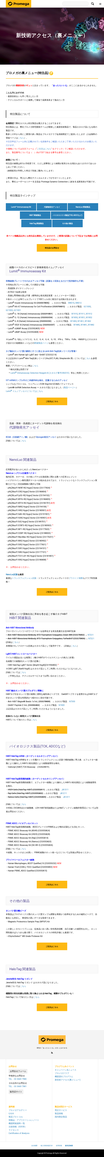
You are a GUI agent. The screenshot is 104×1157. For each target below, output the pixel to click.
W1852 (89, 317)
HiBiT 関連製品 (35, 215)
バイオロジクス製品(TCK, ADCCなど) (67, 215)
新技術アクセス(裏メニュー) (67, 1080)
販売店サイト (16, 1092)
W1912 (89, 314)
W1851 (82, 317)
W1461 (80, 321)
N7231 (91, 635)
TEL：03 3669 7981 (18, 1086)
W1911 (82, 314)
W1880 (76, 325)
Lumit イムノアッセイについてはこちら (24, 391)
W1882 (91, 325)
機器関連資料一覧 (17, 1123)
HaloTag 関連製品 (37, 223)
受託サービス (61, 1110)
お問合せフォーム (18, 1071)
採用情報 (59, 1145)
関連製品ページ (41, 343)
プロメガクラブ (62, 1073)
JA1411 (66, 797)
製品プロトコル (16, 1117)
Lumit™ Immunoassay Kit (21, 207)
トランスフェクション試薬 (24, 578)
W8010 (71, 303)
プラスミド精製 (76, 578)
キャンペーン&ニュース (65, 1070)
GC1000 (87, 306)
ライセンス (14, 1130)
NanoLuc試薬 (12, 574)
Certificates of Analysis (19, 1133)
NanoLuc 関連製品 (83, 207)
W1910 (74, 314)
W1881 (84, 325)
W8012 (78, 303)
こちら (21, 138)
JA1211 (63, 793)
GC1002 (9, 310)
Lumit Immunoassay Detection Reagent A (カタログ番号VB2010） (40, 373)
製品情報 (59, 1113)
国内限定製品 (61, 1117)
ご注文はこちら (44, 149)
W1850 (74, 317)
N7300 (72, 701)
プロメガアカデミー (18, 1110)
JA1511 (65, 789)
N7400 (62, 705)
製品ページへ (70, 387)
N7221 (91, 638)
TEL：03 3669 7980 (18, 1079)
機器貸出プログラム (64, 1076)
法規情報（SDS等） (18, 1126)
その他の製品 (67, 223)
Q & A (11, 1113)
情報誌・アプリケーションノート (24, 1120)
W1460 (73, 321)
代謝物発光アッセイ (52, 207)
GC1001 (17, 310)
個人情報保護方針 (47, 1145)
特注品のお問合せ (52, 248)
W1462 (88, 321)
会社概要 (34, 1145)
